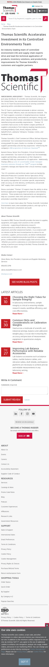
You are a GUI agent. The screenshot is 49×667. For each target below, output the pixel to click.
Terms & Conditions (8, 544)
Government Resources (9, 521)
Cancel (27, 400)
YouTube (33, 413)
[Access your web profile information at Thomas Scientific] (34, 11)
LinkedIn (15, 413)
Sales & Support (7, 530)
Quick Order (5, 587)
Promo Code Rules (8, 492)
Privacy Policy (6, 549)
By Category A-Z (7, 596)
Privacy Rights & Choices (10, 563)
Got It (24, 661)
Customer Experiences (9, 506)
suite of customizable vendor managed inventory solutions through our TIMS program (21, 163)
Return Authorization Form (10, 573)
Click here (4, 203)
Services (4, 482)
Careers (4, 459)
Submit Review (12, 399)
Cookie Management (8, 559)
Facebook (21, 413)
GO (45, 18)
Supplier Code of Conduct (10, 474)
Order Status (5, 582)
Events (3, 454)
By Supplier (5, 592)
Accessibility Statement (9, 469)
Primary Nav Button (3, 18)
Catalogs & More (7, 487)
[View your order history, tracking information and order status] (29, 11)
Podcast (4, 502)
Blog (2, 497)
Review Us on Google (24, 422)
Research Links (6, 516)
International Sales (8, 535)
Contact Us (39, 6)
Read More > (18, 313)
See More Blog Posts (24, 282)
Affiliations (5, 511)
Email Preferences (7, 539)
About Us (4, 450)
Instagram (27, 413)
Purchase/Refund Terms (10, 568)
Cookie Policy (6, 554)
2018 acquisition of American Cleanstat (24, 148)
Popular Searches (7, 601)
